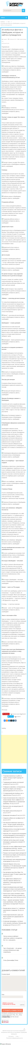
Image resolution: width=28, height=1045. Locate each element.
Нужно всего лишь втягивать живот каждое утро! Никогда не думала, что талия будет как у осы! (14, 895)
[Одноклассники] (7, 721)
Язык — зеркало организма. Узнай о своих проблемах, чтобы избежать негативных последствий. (13, 902)
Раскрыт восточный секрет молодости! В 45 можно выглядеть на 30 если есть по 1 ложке (14, 855)
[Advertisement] (14, 749)
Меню (3, 17)
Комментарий (6, 974)
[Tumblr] (15, 721)
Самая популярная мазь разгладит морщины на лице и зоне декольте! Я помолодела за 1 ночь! (14, 889)
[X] (11, 721)
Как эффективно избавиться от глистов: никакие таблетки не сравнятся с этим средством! (12, 880)
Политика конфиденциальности (14, 1038)
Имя (3, 994)
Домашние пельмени (9, 815)
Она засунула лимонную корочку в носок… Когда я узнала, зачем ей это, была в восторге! (13, 824)
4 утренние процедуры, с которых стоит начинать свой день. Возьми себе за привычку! (14, 923)
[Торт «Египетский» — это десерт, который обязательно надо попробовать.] (14, 945)
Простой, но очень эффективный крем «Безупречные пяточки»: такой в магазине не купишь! (14, 848)
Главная (3, 21)
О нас (17, 1036)
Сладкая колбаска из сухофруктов (13, 818)
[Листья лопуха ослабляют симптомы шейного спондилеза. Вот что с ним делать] (14, 933)
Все (9, 21)
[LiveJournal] (13, 721)
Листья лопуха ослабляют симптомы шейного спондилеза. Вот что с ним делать (12, 938)
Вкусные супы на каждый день (12, 806)
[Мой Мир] (9, 721)
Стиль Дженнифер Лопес (10, 960)
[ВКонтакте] (5, 721)
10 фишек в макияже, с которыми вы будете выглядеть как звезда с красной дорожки (14, 788)
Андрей (5, 39)
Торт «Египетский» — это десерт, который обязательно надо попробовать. (12, 950)
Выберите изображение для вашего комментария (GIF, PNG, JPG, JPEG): (12, 1014)
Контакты (11, 1036)
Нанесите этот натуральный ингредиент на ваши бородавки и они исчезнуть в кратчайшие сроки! (14, 835)
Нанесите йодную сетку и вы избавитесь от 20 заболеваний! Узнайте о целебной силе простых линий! (14, 866)
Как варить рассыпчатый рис (11, 811)
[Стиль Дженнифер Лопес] (14, 957)
